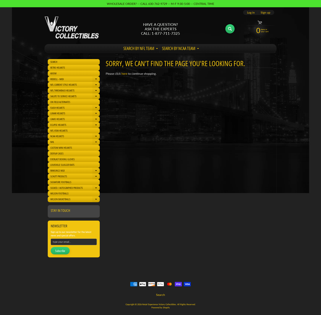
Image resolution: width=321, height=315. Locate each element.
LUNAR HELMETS (75, 114)
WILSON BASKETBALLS (75, 199)
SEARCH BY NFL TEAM (141, 49)
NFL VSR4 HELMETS (59, 130)
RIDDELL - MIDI (75, 79)
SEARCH (53, 62)
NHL (75, 142)
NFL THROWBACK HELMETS (75, 91)
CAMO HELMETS (75, 119)
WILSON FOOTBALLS (59, 193)
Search (160, 294)
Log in (251, 12)
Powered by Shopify (160, 307)
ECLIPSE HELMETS (75, 125)
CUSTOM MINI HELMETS (61, 147)
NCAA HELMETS (75, 136)
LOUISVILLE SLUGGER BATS (62, 165)
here (124, 73)
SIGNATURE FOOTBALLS (60, 182)
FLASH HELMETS (75, 108)
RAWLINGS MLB (75, 171)
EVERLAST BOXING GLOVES (62, 159)
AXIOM (53, 73)
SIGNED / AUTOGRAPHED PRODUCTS (75, 188)
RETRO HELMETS (57, 67)
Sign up (265, 12)
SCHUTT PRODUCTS (75, 177)
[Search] (230, 28)
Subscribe (60, 251)
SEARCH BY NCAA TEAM (181, 49)
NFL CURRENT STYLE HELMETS (75, 85)
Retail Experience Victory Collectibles (159, 304)
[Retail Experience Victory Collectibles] (72, 29)
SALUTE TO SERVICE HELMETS (75, 96)
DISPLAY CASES (57, 153)
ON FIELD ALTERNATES (60, 102)
